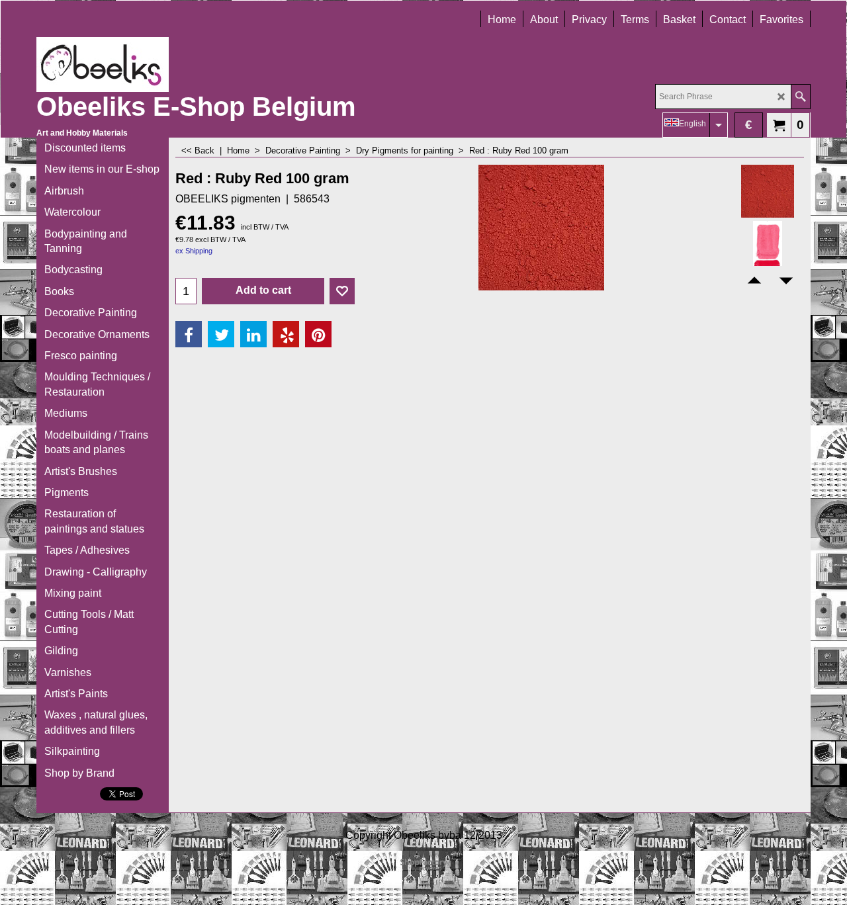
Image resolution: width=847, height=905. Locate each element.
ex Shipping (193, 251)
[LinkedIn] (253, 334)
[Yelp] (286, 334)
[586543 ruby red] (767, 247)
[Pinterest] (318, 334)
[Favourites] (342, 291)
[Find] (800, 96)
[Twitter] (221, 334)
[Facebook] (188, 334)
